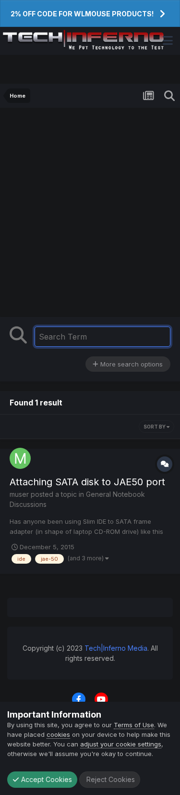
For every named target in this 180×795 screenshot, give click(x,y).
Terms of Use (134, 725)
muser (19, 494)
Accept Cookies (45, 779)
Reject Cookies (109, 779)
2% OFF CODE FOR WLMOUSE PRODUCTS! (82, 14)
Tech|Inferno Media (115, 648)
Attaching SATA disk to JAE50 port (87, 482)
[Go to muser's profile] (20, 458)
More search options (130, 364)
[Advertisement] (90, 207)
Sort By (155, 426)
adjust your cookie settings (120, 744)
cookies (58, 734)
